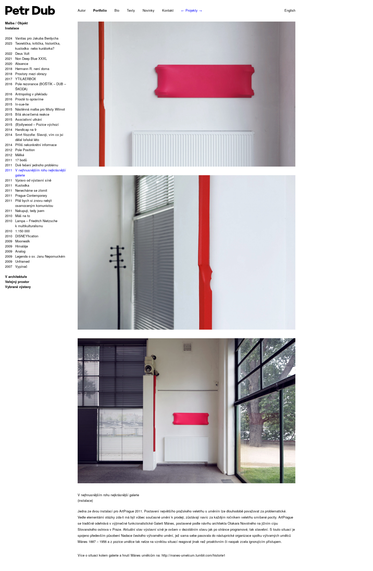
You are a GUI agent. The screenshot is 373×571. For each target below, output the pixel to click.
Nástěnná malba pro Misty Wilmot (35, 109)
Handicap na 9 (20, 129)
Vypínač (16, 266)
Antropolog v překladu (26, 94)
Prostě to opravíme (24, 99)
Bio (116, 10)
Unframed (17, 261)
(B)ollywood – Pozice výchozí (32, 124)
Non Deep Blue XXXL (26, 58)
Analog (15, 251)
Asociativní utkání (23, 119)
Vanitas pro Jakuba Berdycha (31, 38)
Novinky (149, 10)
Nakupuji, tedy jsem (24, 210)
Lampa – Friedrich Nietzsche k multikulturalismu (31, 223)
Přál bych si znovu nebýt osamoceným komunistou (29, 203)
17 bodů (16, 159)
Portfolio (100, 10)
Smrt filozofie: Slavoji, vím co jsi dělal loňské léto (34, 137)
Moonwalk (17, 241)
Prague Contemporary (26, 195)
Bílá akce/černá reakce (27, 114)
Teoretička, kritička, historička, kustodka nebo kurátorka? (32, 46)
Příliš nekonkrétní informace (31, 144)
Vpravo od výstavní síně (28, 180)
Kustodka (17, 185)
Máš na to (17, 215)
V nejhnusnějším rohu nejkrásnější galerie (35, 172)
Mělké (14, 154)
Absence (16, 63)
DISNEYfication (21, 236)
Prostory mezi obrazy (26, 73)
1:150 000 (17, 230)
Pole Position (20, 149)
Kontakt (168, 10)
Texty (131, 10)
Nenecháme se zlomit (26, 190)
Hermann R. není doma (27, 68)
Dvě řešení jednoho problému (31, 165)
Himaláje (16, 246)
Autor (82, 10)
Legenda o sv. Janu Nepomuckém (35, 256)
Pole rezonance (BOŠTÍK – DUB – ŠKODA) (35, 86)
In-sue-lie (17, 104)
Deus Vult (17, 53)
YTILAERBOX (20, 78)
